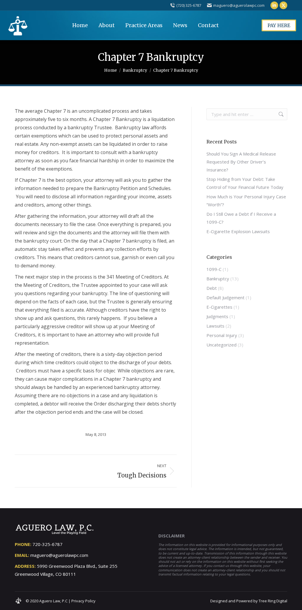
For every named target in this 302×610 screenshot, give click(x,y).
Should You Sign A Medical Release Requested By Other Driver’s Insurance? (241, 162)
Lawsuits (215, 326)
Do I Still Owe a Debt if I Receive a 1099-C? (241, 218)
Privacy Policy (83, 601)
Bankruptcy (217, 279)
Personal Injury (221, 335)
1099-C (213, 269)
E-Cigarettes (219, 307)
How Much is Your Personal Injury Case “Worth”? (246, 200)
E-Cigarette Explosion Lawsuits (238, 231)
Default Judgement (225, 297)
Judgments (217, 316)
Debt (211, 288)
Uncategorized (221, 345)
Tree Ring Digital (273, 601)
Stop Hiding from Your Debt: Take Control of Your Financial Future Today (244, 183)
